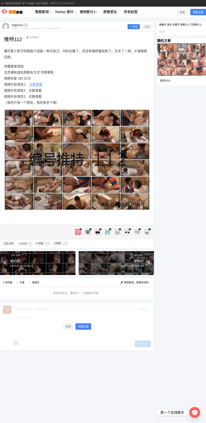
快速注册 (198, 12)
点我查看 (35, 84)
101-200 (8, 243)
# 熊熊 (60, 243)
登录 (182, 12)
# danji (26, 243)
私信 (147, 26)
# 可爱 (42, 243)
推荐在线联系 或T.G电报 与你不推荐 (39, 3)
